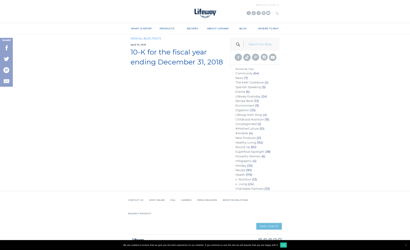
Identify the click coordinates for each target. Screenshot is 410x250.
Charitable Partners (249, 189)
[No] (406, 245)
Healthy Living (245, 142)
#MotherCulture (247, 128)
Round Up (242, 147)
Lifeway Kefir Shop (248, 115)
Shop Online (157, 200)
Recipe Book (244, 101)
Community (244, 73)
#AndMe (241, 133)
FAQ (172, 200)
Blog (243, 28)
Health (240, 175)
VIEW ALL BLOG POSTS (146, 38)
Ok (283, 245)
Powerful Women (248, 156)
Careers (186, 200)
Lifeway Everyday (248, 96)
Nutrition (245, 179)
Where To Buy (268, 28)
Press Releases (207, 200)
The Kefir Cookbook (249, 82)
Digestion (242, 110)
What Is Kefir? (141, 28)
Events (240, 92)
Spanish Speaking (248, 87)
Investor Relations (235, 200)
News (239, 78)
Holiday (240, 165)
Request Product (140, 213)
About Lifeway (218, 28)
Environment (244, 105)
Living (243, 184)
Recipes (192, 28)
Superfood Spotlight (249, 152)
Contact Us (135, 200)
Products (167, 28)
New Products (245, 138)
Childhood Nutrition (249, 119)
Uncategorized (246, 124)
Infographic (243, 161)
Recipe (240, 170)
